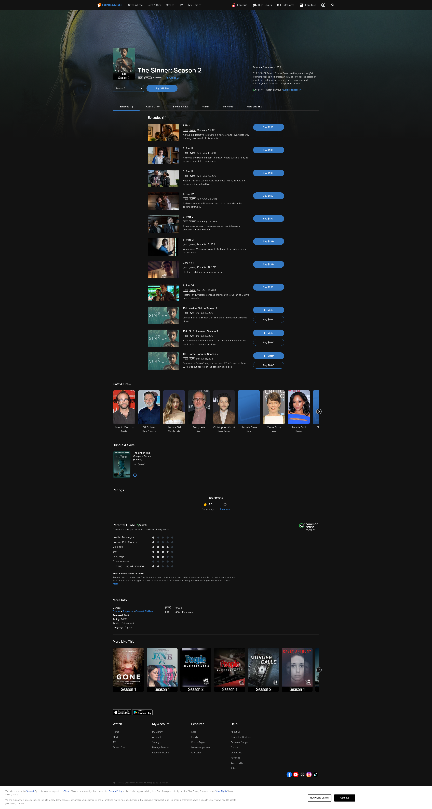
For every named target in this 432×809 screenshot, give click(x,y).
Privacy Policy (115, 791)
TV (114, 742)
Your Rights (221, 791)
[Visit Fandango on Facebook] (289, 774)
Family (194, 737)
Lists (193, 731)
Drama (116, 611)
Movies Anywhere (200, 747)
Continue (344, 797)
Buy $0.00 (268, 319)
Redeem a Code (160, 752)
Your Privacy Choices (320, 797)
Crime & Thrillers (144, 611)
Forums (234, 747)
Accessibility (237, 763)
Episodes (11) (126, 106)
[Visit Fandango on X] (302, 774)
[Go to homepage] (109, 5)
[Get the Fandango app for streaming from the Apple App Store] (122, 712)
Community (208, 509)
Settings (156, 742)
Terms (67, 791)
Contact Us (236, 752)
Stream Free (119, 747)
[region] (216, 797)
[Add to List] (135, 475)
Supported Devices (240, 737)
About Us (235, 731)
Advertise (235, 757)
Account (156, 737)
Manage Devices (160, 747)
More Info (228, 106)
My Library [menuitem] (194, 5)
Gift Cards (196, 752)
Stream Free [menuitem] (135, 5)
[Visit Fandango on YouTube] (296, 774)
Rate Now (225, 509)
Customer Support (240, 742)
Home (116, 731)
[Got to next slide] (319, 411)
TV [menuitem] (181, 5)
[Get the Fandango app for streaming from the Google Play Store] (142, 712)
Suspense (128, 611)
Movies (116, 737)
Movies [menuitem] (170, 5)
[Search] (333, 5)
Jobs (233, 768)
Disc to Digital (198, 742)
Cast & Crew (152, 106)
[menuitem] (285, 5)
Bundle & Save (180, 106)
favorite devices (290, 89)
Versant (30, 791)
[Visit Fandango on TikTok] (315, 774)
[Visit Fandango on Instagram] (309, 774)
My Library (157, 731)
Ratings (206, 106)
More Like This (254, 106)
